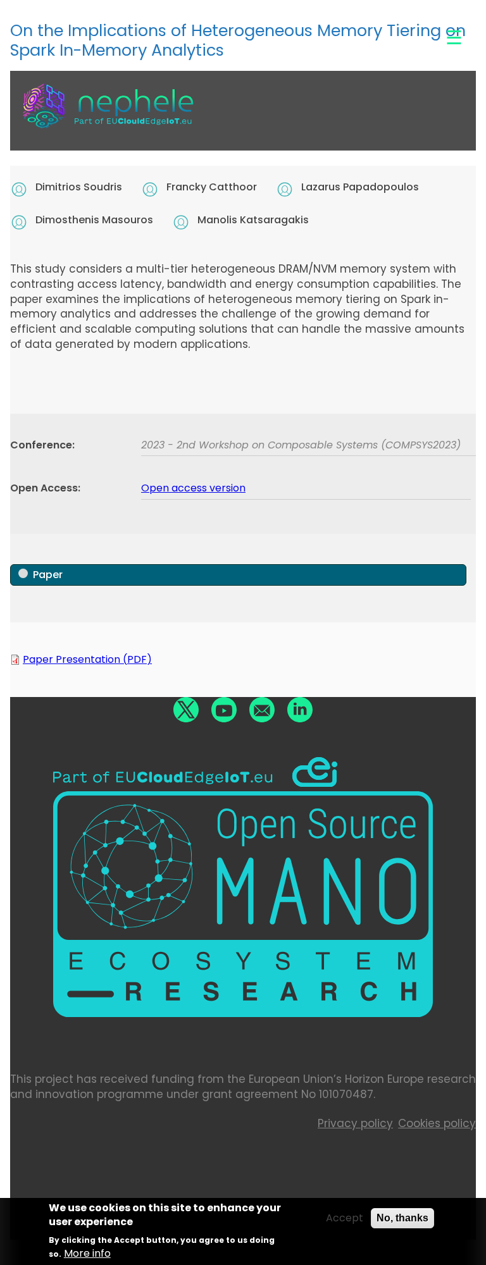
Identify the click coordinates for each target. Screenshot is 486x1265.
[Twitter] (186, 709)
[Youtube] (224, 709)
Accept (344, 1218)
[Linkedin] (300, 709)
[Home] (108, 115)
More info (87, 1254)
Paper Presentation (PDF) (87, 659)
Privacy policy (355, 1123)
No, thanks (402, 1218)
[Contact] (262, 709)
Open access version (193, 488)
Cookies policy (437, 1123)
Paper (48, 574)
